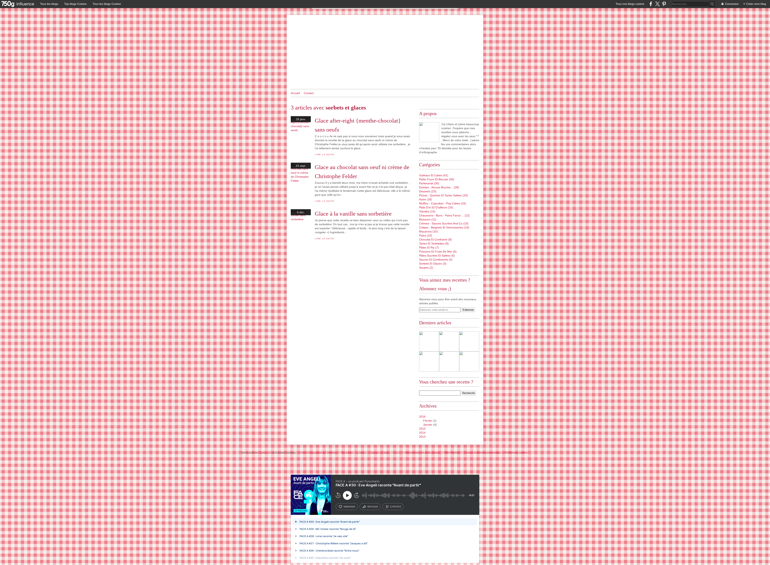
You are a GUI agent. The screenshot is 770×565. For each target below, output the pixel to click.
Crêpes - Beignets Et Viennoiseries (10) (444, 227)
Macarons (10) (428, 231)
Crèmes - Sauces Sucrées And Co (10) (443, 223)
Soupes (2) (426, 267)
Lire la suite (324, 154)
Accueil (295, 93)
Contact (309, 93)
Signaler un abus (379, 452)
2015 (422, 428)
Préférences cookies (516, 452)
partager (372, 506)
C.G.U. (397, 452)
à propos (395, 506)
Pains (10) (425, 235)
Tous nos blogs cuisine (630, 3)
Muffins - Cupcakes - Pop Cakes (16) (442, 203)
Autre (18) (425, 199)
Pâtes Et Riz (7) (429, 247)
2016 (422, 416)
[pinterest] (664, 4)
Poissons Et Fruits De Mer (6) (438, 251)
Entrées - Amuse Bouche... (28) (439, 187)
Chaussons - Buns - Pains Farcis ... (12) (444, 215)
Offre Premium (452, 452)
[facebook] (650, 4)
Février (427, 420)
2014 (422, 432)
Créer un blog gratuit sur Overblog (318, 452)
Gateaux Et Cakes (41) (433, 175)
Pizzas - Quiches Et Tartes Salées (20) (443, 195)
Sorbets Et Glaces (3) (432, 263)
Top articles (347, 452)
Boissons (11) (427, 219)
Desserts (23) (427, 191)
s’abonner (349, 506)
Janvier (427, 424)
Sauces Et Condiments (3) (435, 259)
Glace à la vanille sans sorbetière (353, 213)
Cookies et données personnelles (482, 452)
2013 (422, 436)
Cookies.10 (264, 452)
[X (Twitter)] (657, 4)
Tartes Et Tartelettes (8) (434, 243)
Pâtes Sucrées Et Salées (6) (437, 255)
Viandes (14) (427, 211)
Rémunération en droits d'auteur (422, 452)
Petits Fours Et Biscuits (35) (436, 179)
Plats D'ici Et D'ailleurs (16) (436, 207)
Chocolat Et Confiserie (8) (435, 239)
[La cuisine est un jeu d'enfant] (429, 132)
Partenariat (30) (429, 183)
